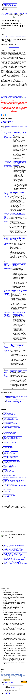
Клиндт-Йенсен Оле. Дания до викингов (13, 548)
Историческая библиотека (12, 126)
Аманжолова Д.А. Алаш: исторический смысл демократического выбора (20, 134)
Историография (7, 452)
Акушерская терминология (10, 434)
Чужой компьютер (12, 690)
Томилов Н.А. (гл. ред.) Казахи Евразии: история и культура (17, 214)
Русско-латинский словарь (9, 432)
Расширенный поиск (8, 494)
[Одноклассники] (3, 115)
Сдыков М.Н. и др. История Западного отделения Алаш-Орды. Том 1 (17, 238)
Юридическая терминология (10, 439)
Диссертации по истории (9, 487)
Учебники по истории (8, 471)
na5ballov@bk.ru (15, 672)
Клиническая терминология (10, 423)
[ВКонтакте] (1, 115)
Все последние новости (9, 495)
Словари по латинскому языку (10, 429)
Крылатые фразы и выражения (11, 426)
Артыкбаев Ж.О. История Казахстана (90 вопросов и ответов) (17, 345)
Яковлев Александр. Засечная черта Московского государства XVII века (12, 561)
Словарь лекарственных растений (11, 438)
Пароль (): (10, 687)
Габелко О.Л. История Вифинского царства (14, 545)
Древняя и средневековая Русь (10, 451)
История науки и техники (9, 457)
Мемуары (5, 463)
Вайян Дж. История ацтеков (10, 546)
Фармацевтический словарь (10, 437)
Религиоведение (7, 470)
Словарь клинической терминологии (12, 436)
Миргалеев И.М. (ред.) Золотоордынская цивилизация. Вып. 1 (19, 314)
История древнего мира (9, 458)
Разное (5, 469)
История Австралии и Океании (11, 454)
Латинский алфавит (8, 418)
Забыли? (13, 687)
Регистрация (6, 693)
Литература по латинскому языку (11, 427)
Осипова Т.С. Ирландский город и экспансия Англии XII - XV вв (14, 402)
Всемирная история (8, 447)
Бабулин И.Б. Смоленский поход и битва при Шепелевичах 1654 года (14, 557)
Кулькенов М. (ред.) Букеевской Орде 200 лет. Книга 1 (19, 291)
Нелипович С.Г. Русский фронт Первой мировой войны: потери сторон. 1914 (13, 550)
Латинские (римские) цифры (10, 419)
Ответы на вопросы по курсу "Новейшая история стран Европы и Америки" (13, 481)
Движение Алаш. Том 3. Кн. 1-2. (18, 192)
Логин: (8, 686)
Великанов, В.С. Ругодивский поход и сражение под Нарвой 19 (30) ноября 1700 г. (15, 552)
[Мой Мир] (5, 115)
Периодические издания (9, 467)
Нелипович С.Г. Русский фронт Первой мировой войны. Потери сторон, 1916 (13, 555)
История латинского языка (10, 417)
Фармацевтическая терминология (11, 424)
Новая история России (9, 465)
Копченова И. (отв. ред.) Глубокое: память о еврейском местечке (16, 397)
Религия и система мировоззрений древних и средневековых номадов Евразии (19, 263)
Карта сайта (6, 496)
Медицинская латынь (8, 422)
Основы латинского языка (9, 414)
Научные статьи (7, 489)
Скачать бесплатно (14, 47)
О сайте (5, 412)
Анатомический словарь (9, 433)
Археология (6, 444)
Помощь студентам (8, 413)
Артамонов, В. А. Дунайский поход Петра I (14, 559)
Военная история (7, 446)
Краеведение (6, 462)
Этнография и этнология (9, 472)
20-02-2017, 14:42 (15, 31)
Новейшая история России (10, 466)
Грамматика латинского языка (10, 421)
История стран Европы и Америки (12, 461)
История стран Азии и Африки (11, 460)
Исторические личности (9, 453)
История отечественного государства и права (14, 485)
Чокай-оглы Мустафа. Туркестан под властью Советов (18, 370)
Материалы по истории (9, 475)
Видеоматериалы (7, 491)
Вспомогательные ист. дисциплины (12, 449)
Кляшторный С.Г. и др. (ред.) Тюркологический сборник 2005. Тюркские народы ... (19, 163)
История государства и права (10, 456)
